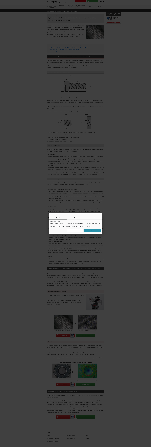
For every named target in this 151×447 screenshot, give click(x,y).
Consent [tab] (58, 217)
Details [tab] (75, 217)
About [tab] (93, 217)
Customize (74, 230)
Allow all (92, 230)
